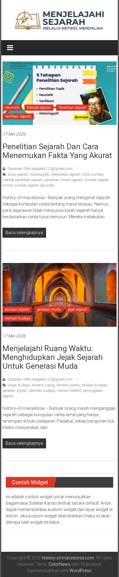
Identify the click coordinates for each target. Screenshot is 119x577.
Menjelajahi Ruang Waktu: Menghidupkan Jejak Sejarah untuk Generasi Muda (52, 357)
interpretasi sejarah (66, 174)
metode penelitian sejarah (22, 180)
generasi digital (14, 391)
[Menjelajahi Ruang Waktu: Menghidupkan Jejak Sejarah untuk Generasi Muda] (59, 294)
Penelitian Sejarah (72, 107)
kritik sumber (92, 174)
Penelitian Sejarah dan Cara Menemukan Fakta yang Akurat (57, 151)
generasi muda (48, 309)
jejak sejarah (77, 309)
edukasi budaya (94, 385)
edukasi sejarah (17, 309)
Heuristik (12, 107)
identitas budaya (41, 391)
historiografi (39, 174)
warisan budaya (17, 318)
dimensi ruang (43, 385)
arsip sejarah (18, 174)
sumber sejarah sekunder (34, 185)
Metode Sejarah (39, 107)
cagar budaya (19, 385)
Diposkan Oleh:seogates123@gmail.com (40, 169)
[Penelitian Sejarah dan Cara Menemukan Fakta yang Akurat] (59, 92)
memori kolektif (69, 391)
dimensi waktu (68, 385)
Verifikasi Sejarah (18, 116)
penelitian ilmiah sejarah (63, 180)
